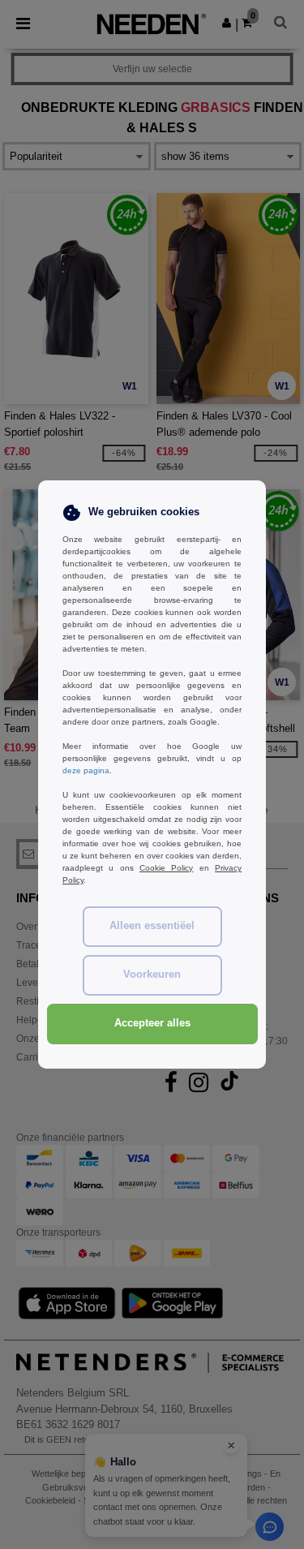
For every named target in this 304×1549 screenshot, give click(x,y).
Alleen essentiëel (152, 926)
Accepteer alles (152, 1023)
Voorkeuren (152, 974)
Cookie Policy (166, 867)
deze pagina (85, 770)
